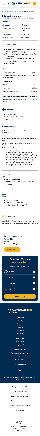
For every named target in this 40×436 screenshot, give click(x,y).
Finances (20, 324)
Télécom (20, 327)
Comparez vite (20, 345)
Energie (20, 321)
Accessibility (20, 410)
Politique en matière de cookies (20, 396)
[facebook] (20, 369)
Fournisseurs (20, 341)
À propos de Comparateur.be (20, 353)
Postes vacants (20, 359)
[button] (34, 4)
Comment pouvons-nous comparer (20, 405)
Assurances (20, 330)
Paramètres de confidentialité (20, 401)
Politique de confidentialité (20, 387)
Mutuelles (20, 333)
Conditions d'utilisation (20, 391)
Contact (20, 356)
